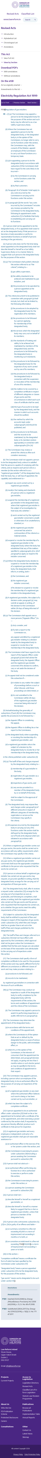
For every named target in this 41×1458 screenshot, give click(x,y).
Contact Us (26, 1430)
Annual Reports (28, 1417)
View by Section (10, 62)
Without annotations (11, 76)
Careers (4, 1421)
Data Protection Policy (32, 1454)
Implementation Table (31, 1414)
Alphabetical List (10, 38)
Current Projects (7, 1380)
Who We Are (6, 1408)
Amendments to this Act (11, 89)
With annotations (10, 71)
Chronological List (10, 42)
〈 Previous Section (18, 103)
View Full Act (8, 58)
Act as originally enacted (11, 85)
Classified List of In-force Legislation (29, 1391)
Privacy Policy (18, 1454)
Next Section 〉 (32, 103)
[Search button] (36, 19)
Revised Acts (27, 1386)
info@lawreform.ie (13, 1366)
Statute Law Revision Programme (30, 1397)
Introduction (8, 34)
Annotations (8, 47)
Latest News (27, 1433)
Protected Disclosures (9, 1417)
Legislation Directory (30, 1383)
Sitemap (25, 1437)
